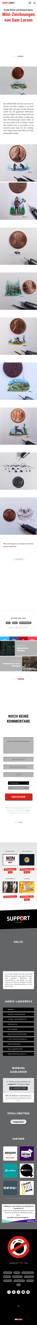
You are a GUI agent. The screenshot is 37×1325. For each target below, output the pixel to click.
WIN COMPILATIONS (10, 851)
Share (14, 639)
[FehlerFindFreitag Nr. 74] (10, 890)
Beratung (7, 1280)
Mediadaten (17, 1276)
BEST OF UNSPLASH (26, 851)
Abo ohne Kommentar (18, 788)
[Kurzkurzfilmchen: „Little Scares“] (27, 891)
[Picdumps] (10, 1188)
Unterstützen (27, 1272)
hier (27, 810)
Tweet (4, 639)
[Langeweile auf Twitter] (14, 1292)
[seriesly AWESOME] (27, 1153)
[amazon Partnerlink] (10, 1153)
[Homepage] (14, 3)
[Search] (34, 3)
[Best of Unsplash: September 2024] (27, 864)
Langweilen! (18, 1122)
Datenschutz (19, 1280)
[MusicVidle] (10, 1170)
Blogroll (7, 1272)
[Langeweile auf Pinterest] (28, 1292)
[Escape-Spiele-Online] (27, 1188)
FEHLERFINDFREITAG (10, 878)
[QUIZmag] (27, 1170)
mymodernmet (19, 559)
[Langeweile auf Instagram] (18, 1292)
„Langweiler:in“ (12, 1084)
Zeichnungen (25, 623)
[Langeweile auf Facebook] (9, 1292)
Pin (23, 639)
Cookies (30, 1280)
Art (8, 623)
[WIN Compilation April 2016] (10, 864)
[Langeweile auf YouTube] (23, 1292)
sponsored (29, 1276)
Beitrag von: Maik (18, 618)
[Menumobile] (30, 3)
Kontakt (7, 1276)
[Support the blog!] (18, 919)
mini (15, 623)
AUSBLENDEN (20, 56)
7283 (21, 1263)
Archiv (16, 1272)
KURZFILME (27, 878)
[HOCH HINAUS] (18, 1306)
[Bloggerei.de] (18, 1319)
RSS (18, 1284)
